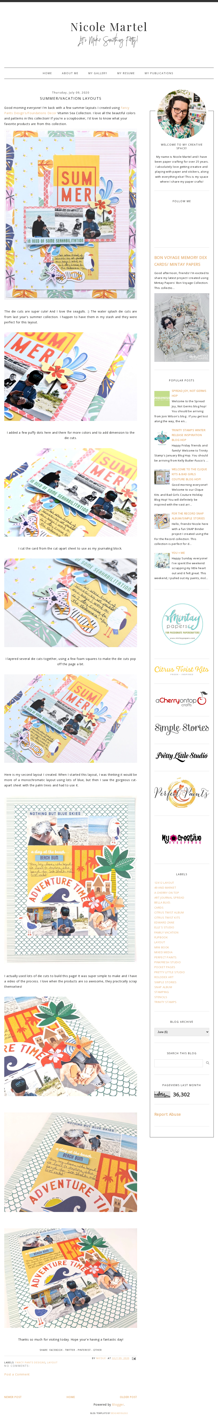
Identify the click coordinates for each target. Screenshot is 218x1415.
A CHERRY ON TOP (166, 893)
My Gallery (97, 73)
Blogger (118, 1404)
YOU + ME (178, 553)
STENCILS (160, 997)
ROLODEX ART (164, 977)
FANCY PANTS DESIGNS (30, 1362)
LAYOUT (52, 1362)
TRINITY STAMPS (165, 1002)
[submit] (207, 1063)
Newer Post (13, 1397)
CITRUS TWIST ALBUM (169, 912)
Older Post (128, 1397)
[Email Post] (133, 1358)
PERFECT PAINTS (165, 957)
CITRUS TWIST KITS (167, 917)
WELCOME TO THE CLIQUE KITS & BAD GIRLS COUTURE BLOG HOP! (189, 474)
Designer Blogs (119, 1413)
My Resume (126, 73)
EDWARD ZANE (164, 922)
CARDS (159, 907)
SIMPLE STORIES (165, 982)
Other (97, 1349)
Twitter (70, 1349)
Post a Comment (17, 1374)
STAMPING (161, 992)
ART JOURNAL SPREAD (169, 897)
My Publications (159, 73)
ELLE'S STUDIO (164, 927)
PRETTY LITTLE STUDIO (169, 972)
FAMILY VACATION (166, 932)
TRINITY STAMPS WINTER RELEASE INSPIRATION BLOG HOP (189, 435)
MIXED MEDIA (163, 952)
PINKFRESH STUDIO (167, 962)
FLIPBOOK (161, 937)
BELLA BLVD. (162, 902)
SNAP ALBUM (163, 987)
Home (47, 73)
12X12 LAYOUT (164, 883)
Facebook (56, 1349)
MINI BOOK (161, 947)
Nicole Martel (109, 26)
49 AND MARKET (165, 887)
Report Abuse (167, 1114)
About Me (70, 73)
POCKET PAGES (164, 967)
